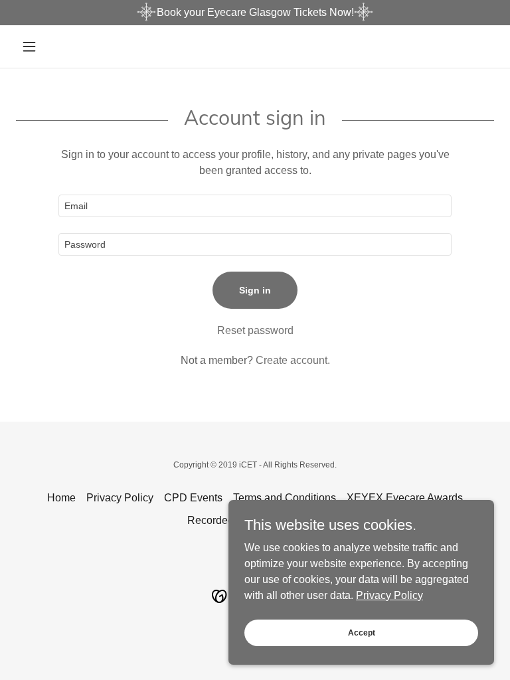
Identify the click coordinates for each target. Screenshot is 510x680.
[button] (52, 46)
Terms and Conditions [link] (284, 497)
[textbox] (255, 206)
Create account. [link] (293, 360)
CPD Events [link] (193, 497)
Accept (361, 632)
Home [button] (61, 497)
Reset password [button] (255, 330)
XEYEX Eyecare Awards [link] (405, 497)
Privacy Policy (389, 594)
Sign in (255, 290)
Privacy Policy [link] (119, 497)
